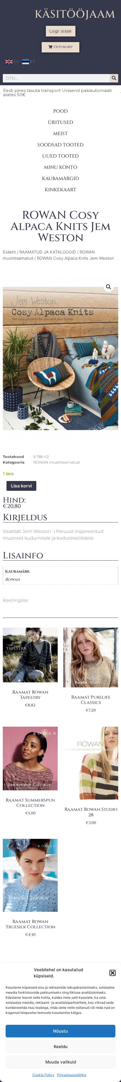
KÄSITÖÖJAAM (75, 14)
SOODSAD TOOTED (60, 145)
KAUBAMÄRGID (60, 178)
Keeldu (61, 1046)
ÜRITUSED (60, 122)
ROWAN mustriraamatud (56, 462)
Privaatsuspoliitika (71, 1075)
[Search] (114, 78)
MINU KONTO (60, 167)
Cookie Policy (43, 1075)
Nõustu (60, 1031)
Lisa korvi (21, 486)
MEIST (60, 133)
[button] (112, 973)
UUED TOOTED (60, 156)
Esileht (9, 252)
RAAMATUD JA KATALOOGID (47, 252)
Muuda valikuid (60, 1062)
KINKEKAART (60, 190)
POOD (60, 111)
